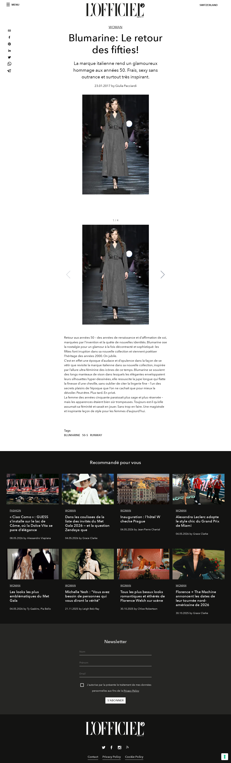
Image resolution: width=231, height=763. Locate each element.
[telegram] (9, 71)
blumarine (72, 435)
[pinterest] (9, 44)
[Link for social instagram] (119, 748)
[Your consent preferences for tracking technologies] (224, 756)
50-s (85, 435)
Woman (115, 27)
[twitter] (9, 57)
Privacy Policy (131, 690)
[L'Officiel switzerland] (115, 10)
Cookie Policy (134, 756)
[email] (9, 31)
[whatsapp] (9, 64)
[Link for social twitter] (103, 748)
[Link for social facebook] (111, 748)
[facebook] (9, 37)
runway (96, 435)
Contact (93, 756)
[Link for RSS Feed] (127, 748)
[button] (162, 275)
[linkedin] (9, 51)
